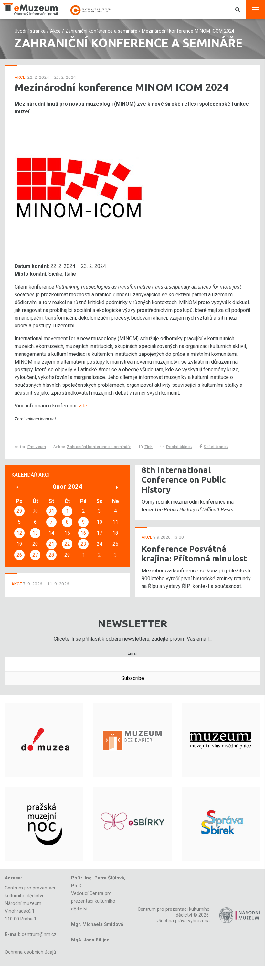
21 (51, 544)
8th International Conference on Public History (184, 479)
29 (19, 511)
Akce (55, 31)
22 (67, 544)
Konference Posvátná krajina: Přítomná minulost (194, 553)
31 (51, 511)
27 (35, 555)
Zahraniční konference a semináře (101, 31)
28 (51, 555)
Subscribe (132, 678)
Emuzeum (36, 446)
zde (83, 406)
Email (133, 653)
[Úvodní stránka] (61, 10)
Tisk (148, 446)
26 (19, 555)
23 (83, 544)
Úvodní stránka (30, 31)
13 (35, 533)
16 (83, 533)
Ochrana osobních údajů (30, 952)
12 (19, 533)
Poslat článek (179, 446)
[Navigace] (255, 9)
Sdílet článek (216, 446)
